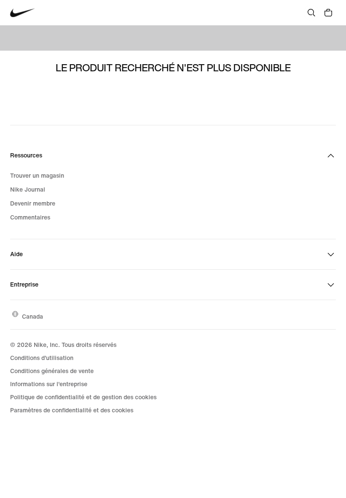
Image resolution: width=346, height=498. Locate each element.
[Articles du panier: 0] (328, 12)
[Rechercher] (311, 12)
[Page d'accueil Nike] (22, 12)
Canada (32, 316)
